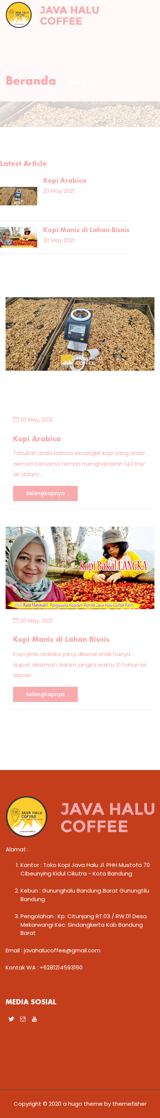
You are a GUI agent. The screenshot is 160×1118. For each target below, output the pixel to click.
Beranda (31, 81)
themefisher (129, 1104)
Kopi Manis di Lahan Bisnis (61, 640)
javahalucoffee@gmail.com (62, 950)
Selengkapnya (45, 493)
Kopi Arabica (37, 439)
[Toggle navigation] (144, 14)
